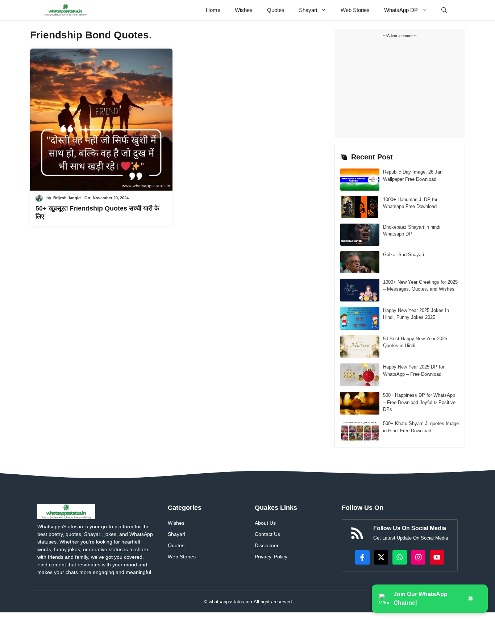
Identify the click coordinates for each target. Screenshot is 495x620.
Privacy (263, 556)
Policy (280, 556)
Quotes (275, 10)
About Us (265, 523)
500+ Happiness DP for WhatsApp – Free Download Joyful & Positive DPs (419, 402)
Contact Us (267, 534)
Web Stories (355, 10)
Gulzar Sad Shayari (403, 254)
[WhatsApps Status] (65, 10)
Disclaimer (267, 545)
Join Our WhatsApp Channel (421, 598)
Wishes (244, 10)
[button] (444, 10)
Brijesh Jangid (67, 198)
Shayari (308, 10)
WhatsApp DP (401, 10)
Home (213, 10)
